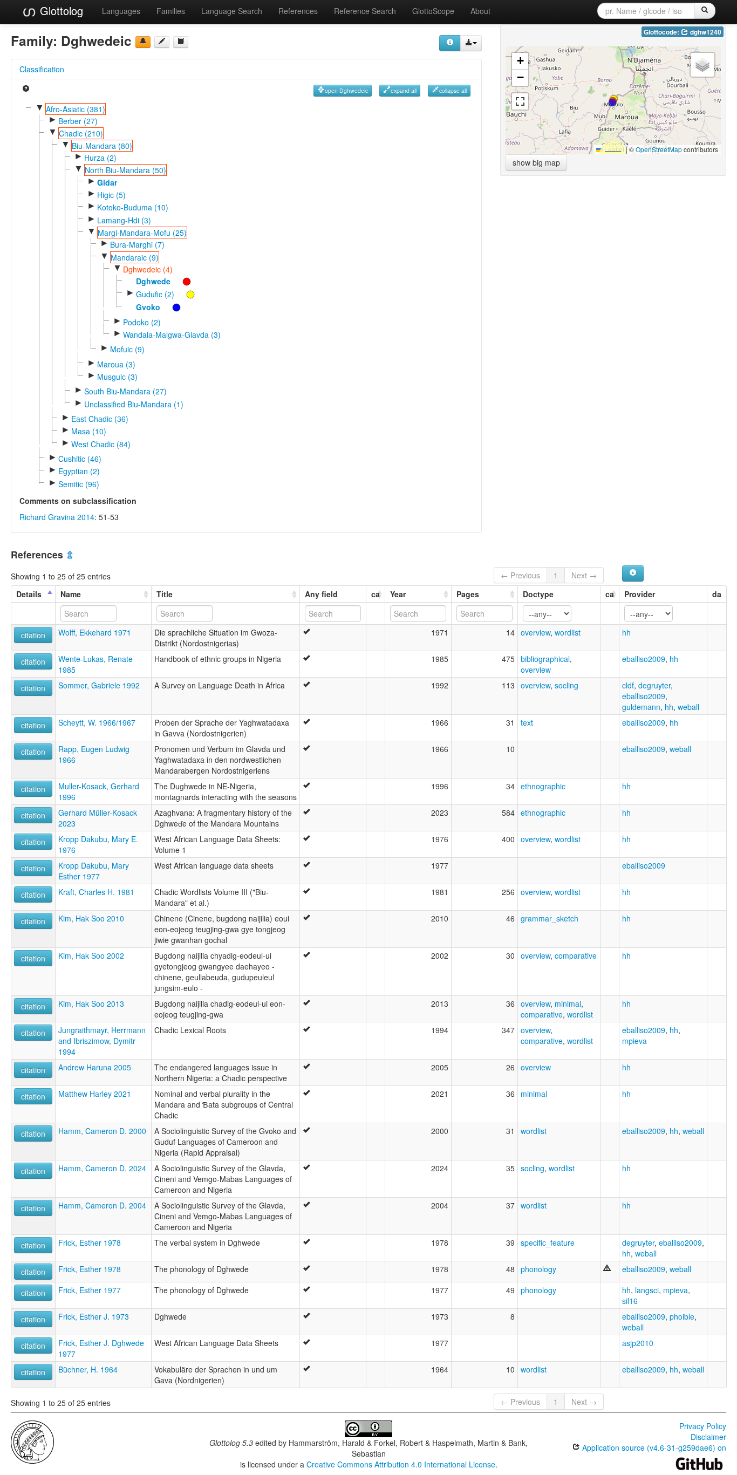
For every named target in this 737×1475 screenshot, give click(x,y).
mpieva (634, 1040)
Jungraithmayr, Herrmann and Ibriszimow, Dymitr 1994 (102, 1041)
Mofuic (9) (127, 349)
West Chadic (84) (101, 444)
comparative (576, 955)
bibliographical (545, 658)
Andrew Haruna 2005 (94, 1067)
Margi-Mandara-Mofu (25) (142, 232)
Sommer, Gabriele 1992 (99, 685)
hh (626, 632)
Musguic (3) (117, 376)
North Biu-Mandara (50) (125, 170)
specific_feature (548, 1242)
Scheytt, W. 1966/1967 (96, 722)
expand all (404, 90)
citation (33, 635)
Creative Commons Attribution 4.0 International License (400, 1464)
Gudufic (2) (155, 294)
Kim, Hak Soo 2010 (91, 918)
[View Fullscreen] (520, 101)
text (527, 722)
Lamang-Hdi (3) (124, 220)
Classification (41, 69)
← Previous (520, 575)
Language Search (231, 10)
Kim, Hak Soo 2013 (91, 1003)
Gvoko (148, 307)
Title (164, 594)
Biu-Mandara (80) (102, 145)
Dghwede (153, 281)
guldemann (641, 706)
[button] (612, 102)
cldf (628, 685)
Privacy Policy (702, 1426)
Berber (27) (78, 120)
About (480, 10)
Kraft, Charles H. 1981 (96, 891)
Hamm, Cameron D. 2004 (102, 1205)
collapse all (453, 90)
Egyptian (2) (79, 471)
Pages (467, 594)
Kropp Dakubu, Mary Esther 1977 (93, 871)
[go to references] (180, 42)
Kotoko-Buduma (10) (132, 207)
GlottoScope (433, 10)
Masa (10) (88, 431)
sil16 (630, 1300)
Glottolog (60, 10)
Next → (584, 575)
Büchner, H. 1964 (88, 1369)
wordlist (568, 632)
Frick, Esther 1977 (89, 1290)
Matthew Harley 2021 (94, 1093)
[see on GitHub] (161, 42)
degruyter (654, 685)
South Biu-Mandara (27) (125, 391)
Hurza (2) (100, 157)
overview (535, 632)
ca (375, 594)
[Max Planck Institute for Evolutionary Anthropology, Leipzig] (32, 1440)
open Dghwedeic (346, 90)
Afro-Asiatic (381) (75, 109)
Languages (121, 10)
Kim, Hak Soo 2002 (91, 955)
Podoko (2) (142, 322)
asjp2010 (637, 1342)
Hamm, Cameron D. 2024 (102, 1168)
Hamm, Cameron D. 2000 (102, 1130)
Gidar (107, 182)
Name (70, 594)
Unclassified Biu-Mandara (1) (133, 404)
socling (566, 685)
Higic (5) (111, 194)
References (298, 10)
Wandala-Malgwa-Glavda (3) (172, 334)
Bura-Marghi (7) (137, 244)
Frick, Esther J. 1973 (93, 1316)
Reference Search (365, 10)
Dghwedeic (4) (148, 269)
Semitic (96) (78, 484)
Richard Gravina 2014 (56, 516)
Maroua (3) (116, 364)
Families (170, 10)
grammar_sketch (549, 918)
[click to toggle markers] (181, 281)
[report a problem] (143, 42)
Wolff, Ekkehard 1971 (94, 632)
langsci (647, 1290)
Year (398, 594)
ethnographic (543, 786)
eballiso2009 (643, 658)
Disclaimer (708, 1436)
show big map (536, 162)
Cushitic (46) (79, 458)
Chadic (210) (81, 133)
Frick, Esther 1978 (89, 1242)
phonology (538, 1269)
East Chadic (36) (99, 418)
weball (688, 706)
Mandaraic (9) (135, 257)
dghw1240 (704, 32)
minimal (568, 1003)
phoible (682, 1316)
